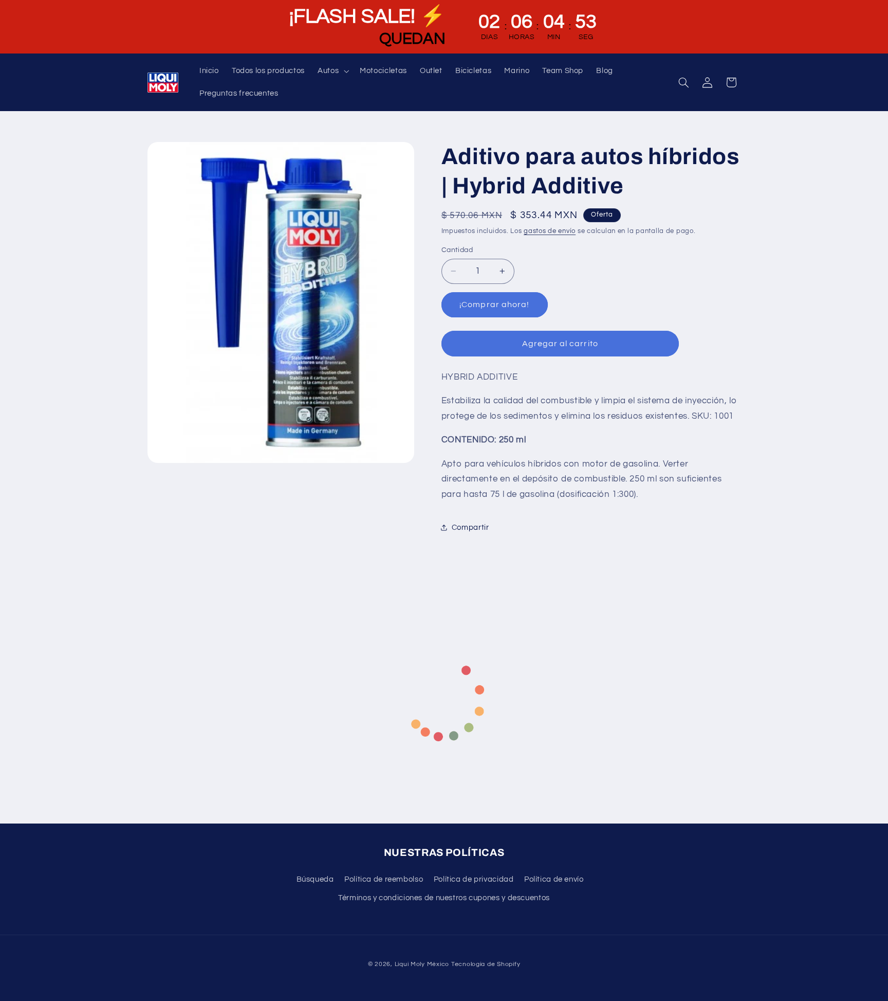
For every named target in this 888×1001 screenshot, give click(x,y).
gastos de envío (550, 231)
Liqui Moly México (422, 964)
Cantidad (457, 250)
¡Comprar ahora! (494, 304)
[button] (332, 71)
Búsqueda (315, 879)
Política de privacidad (474, 879)
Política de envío (554, 879)
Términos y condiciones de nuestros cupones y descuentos (444, 898)
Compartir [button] (470, 527)
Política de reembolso (383, 879)
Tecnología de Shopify (485, 964)
